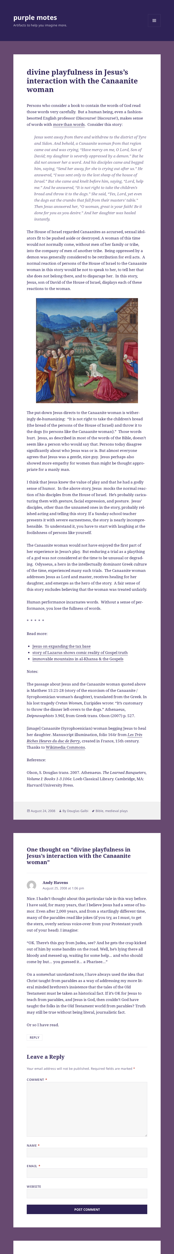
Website (34, 1186)
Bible (99, 811)
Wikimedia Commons (65, 747)
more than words (69, 124)
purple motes (35, 17)
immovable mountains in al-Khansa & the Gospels (77, 658)
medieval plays (116, 811)
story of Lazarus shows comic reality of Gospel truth (80, 652)
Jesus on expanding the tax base (61, 646)
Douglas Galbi (77, 811)
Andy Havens (55, 882)
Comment (37, 1079)
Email (33, 1166)
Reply (34, 1037)
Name (33, 1145)
